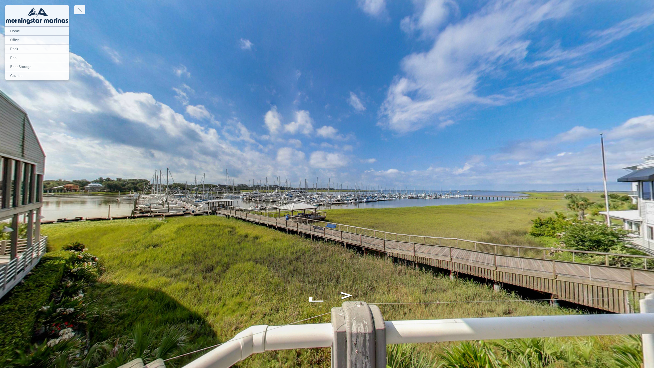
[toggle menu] (79, 9)
